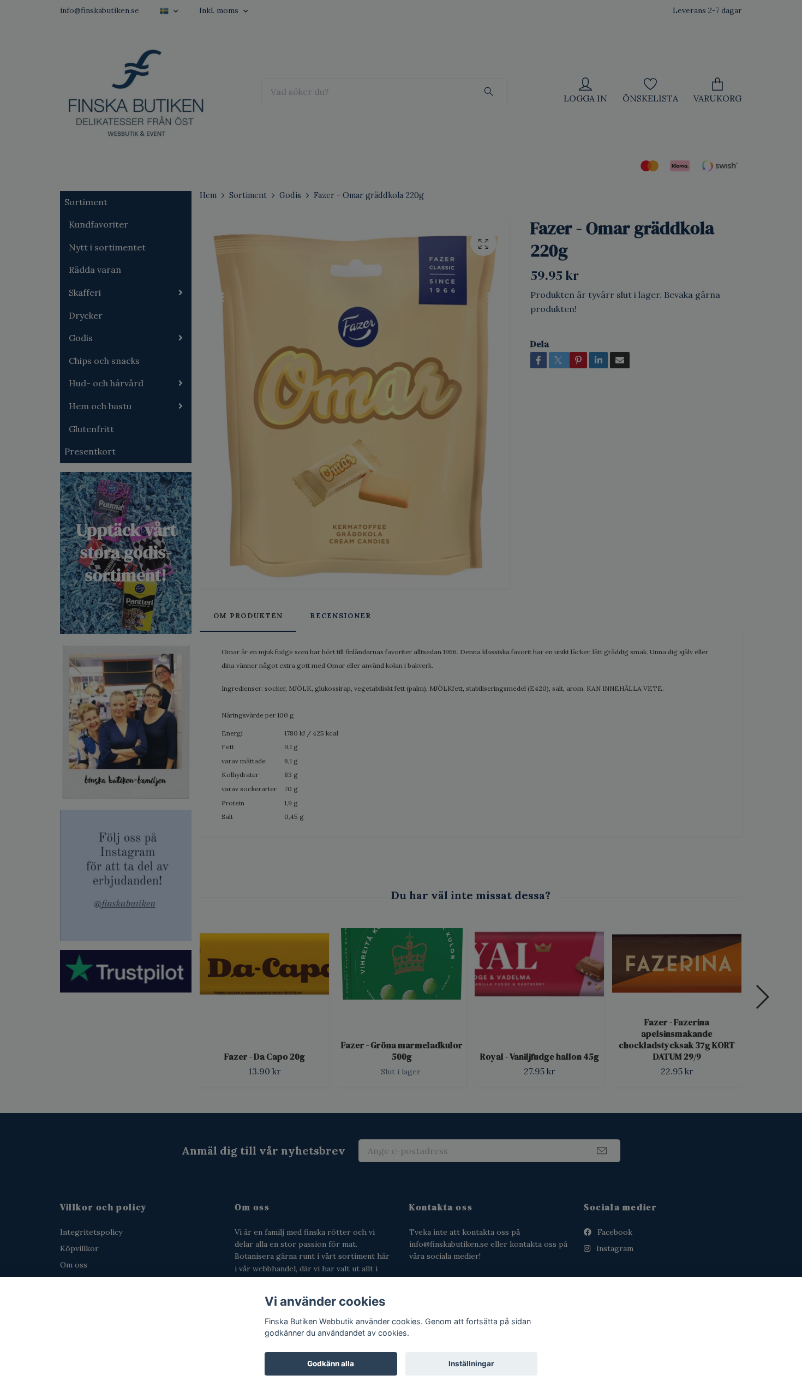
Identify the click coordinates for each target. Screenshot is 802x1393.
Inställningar (471, 1363)
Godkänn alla (330, 1363)
